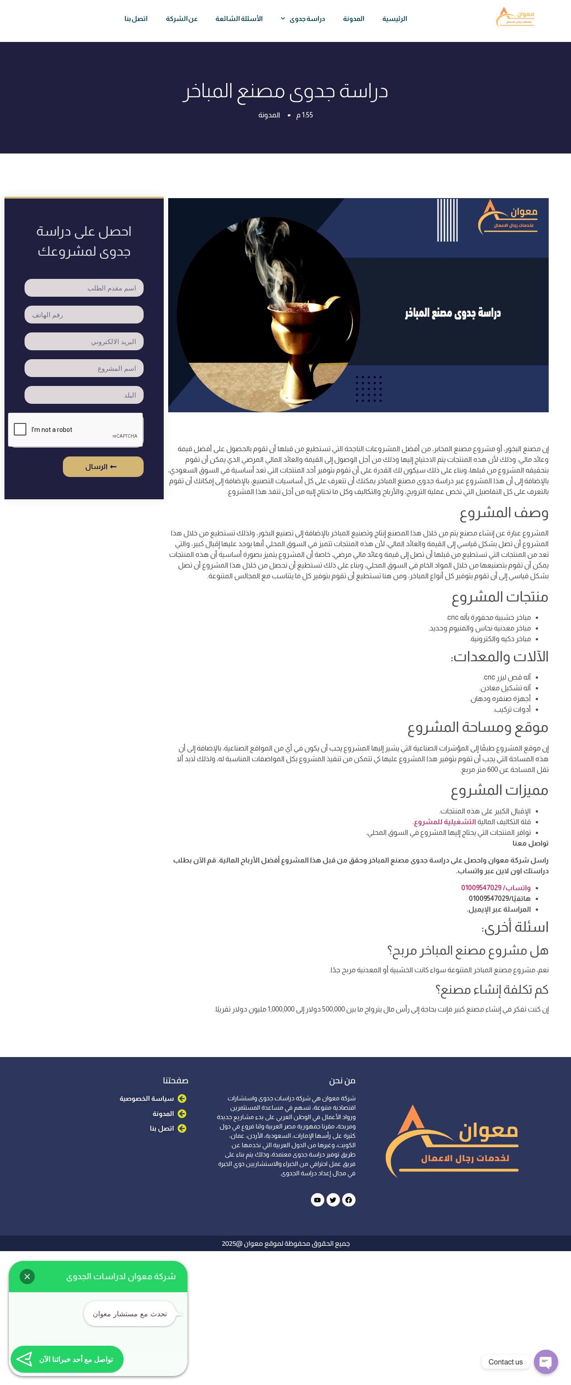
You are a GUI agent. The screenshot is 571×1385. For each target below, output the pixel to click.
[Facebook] (349, 1200)
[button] (27, 1276)
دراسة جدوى (307, 18)
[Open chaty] (546, 1362)
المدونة (353, 18)
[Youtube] (317, 1200)
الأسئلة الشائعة (239, 18)
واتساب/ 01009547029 (496, 888)
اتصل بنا (136, 18)
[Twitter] (333, 1200)
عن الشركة (182, 18)
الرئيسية (394, 18)
